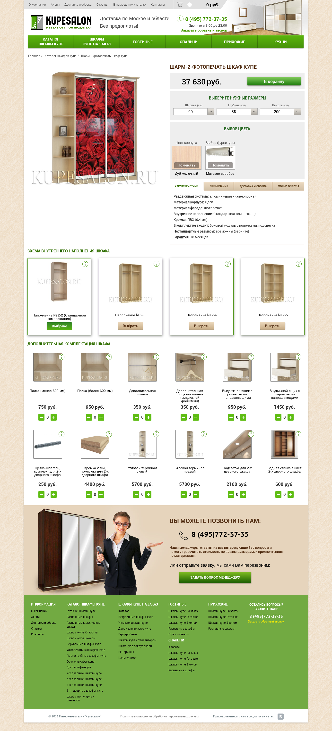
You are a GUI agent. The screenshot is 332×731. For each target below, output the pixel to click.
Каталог (51, 41)
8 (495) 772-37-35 (206, 19)
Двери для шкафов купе (134, 628)
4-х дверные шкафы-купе (84, 685)
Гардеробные (127, 634)
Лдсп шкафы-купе (79, 667)
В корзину (274, 81)
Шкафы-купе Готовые (183, 617)
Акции (55, 4)
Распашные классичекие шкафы (83, 625)
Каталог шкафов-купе (61, 55)
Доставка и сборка (78, 4)
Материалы (126, 652)
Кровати (174, 647)
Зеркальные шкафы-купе (84, 644)
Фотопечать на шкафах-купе (86, 650)
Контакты (158, 4)
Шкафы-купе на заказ (183, 611)
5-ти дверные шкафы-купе (85, 691)
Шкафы (97, 41)
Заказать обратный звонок (204, 30)
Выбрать (130, 325)
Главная (34, 55)
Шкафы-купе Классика (82, 632)
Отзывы (102, 4)
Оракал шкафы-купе (81, 661)
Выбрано (59, 326)
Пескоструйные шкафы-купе (86, 656)
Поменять (186, 165)
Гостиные (143, 41)
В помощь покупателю (129, 4)
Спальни (189, 41)
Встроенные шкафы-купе (135, 617)
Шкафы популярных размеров (80, 698)
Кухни (280, 41)
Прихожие (234, 41)
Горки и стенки (178, 634)
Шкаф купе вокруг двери (135, 646)
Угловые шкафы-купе (133, 623)
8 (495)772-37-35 (220, 534)
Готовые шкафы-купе (81, 611)
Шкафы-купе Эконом (81, 638)
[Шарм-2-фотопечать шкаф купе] (94, 127)
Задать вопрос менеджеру (215, 577)
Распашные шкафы (80, 617)
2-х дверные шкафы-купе (84, 673)
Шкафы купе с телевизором (137, 640)
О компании (37, 4)
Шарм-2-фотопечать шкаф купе (104, 55)
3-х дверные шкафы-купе (84, 679)
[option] (94, 128)
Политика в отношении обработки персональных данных (159, 716)
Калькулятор (127, 658)
